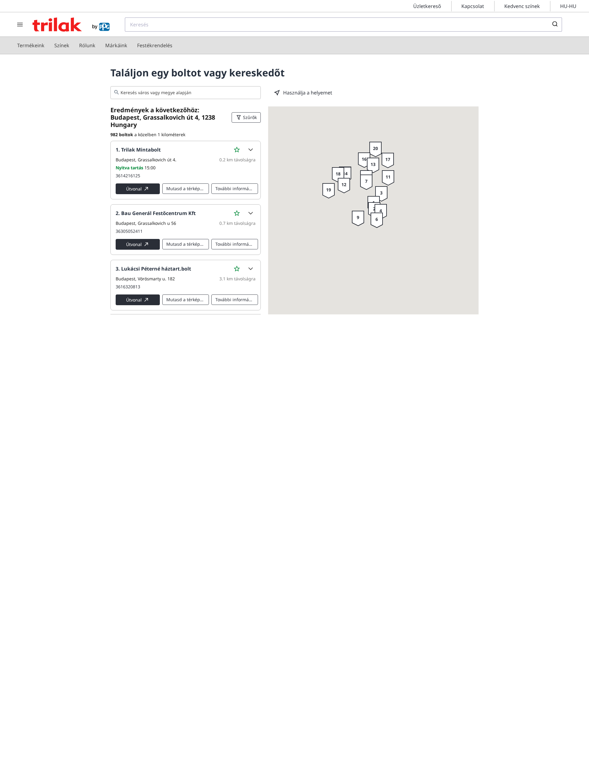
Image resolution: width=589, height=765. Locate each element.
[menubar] (94, 45)
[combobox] (343, 24)
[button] (250, 150)
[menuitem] (30, 45)
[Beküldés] (554, 24)
